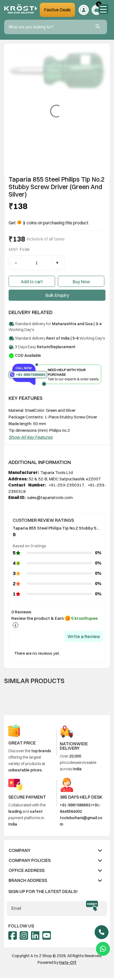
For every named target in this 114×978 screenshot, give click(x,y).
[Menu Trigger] (103, 9)
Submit (92, 906)
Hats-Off (67, 962)
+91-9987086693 (75, 805)
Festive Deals (57, 9)
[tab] (57, 850)
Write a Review (84, 636)
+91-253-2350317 (66, 485)
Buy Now (81, 281)
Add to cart (32, 281)
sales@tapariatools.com (49, 497)
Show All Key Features (31, 437)
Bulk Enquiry (57, 295)
